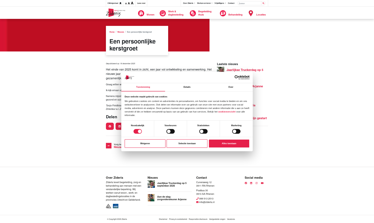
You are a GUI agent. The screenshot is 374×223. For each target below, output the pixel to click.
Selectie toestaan (187, 143)
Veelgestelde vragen (217, 219)
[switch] (170, 131)
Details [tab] (187, 87)
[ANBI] (115, 206)
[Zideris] (115, 13)
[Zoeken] (263, 3)
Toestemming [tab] (143, 87)
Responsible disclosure (198, 219)
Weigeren (145, 143)
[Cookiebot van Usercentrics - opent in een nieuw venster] (237, 77)
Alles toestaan (229, 143)
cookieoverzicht (227, 112)
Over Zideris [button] (188, 3)
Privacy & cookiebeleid (178, 219)
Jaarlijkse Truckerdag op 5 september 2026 (245, 71)
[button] (126, 3)
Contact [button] (231, 3)
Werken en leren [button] (204, 3)
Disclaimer (163, 219)
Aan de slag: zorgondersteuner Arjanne (172, 198)
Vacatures (231, 219)
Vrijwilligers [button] (219, 3)
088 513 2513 (206, 198)
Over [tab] (230, 87)
